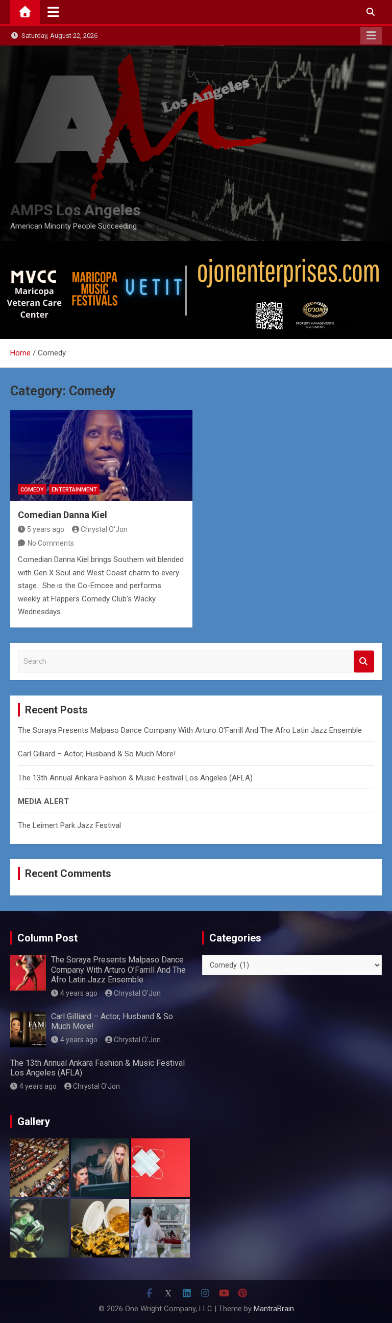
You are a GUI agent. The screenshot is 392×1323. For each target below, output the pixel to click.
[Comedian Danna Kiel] (101, 456)
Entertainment (74, 489)
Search (364, 661)
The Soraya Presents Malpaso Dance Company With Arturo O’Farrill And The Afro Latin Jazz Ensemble (190, 730)
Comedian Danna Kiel (62, 514)
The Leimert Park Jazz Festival (69, 825)
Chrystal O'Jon (104, 529)
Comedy (32, 489)
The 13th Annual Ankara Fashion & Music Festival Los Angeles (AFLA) (135, 777)
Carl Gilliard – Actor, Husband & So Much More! (97, 753)
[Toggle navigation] (53, 12)
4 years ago (78, 993)
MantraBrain (274, 1308)
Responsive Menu (371, 35)
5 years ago (45, 529)
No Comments (51, 543)
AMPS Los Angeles (75, 210)
